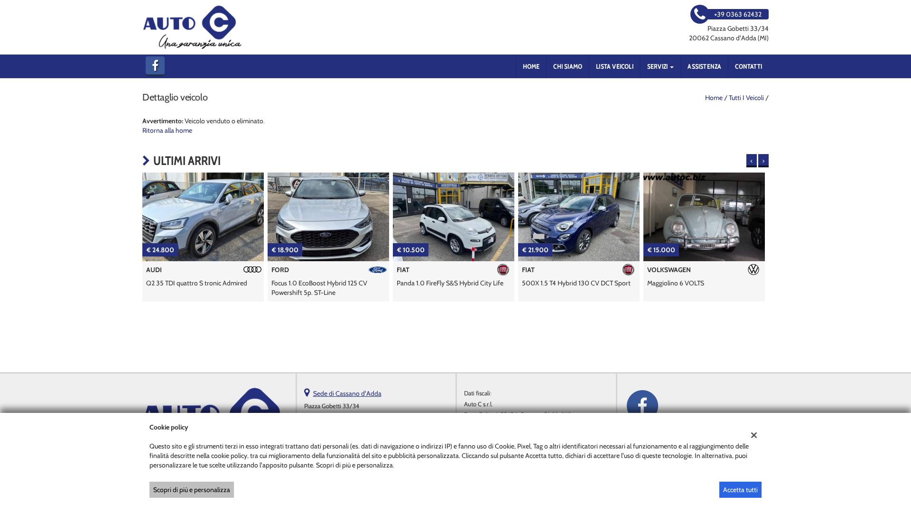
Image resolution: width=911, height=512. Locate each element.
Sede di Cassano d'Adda (347, 393)
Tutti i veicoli (746, 97)
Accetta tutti (740, 489)
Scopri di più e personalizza (191, 489)
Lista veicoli (614, 66)
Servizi (658, 66)
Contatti (748, 66)
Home (531, 66)
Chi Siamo (567, 66)
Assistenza (704, 66)
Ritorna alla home (167, 130)
